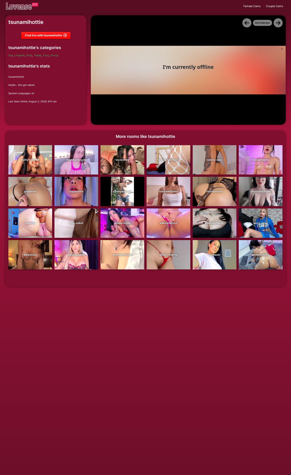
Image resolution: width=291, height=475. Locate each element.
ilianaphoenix (260, 159)
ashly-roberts (168, 254)
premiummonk (122, 254)
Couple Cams (274, 6)
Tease (37, 55)
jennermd (30, 191)
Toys (46, 55)
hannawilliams (168, 191)
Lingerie (19, 55)
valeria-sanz (214, 159)
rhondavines (214, 191)
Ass (10, 55)
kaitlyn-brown (30, 159)
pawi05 (30, 223)
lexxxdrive (122, 159)
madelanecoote (76, 159)
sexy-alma (261, 223)
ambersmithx (260, 254)
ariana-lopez (122, 223)
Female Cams (252, 6)
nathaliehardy (215, 223)
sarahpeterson (122, 191)
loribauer (215, 254)
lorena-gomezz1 (168, 159)
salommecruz (168, 223)
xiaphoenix (76, 191)
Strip (29, 55)
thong (54, 55)
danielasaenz (76, 254)
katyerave (30, 254)
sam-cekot (76, 223)
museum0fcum (261, 191)
